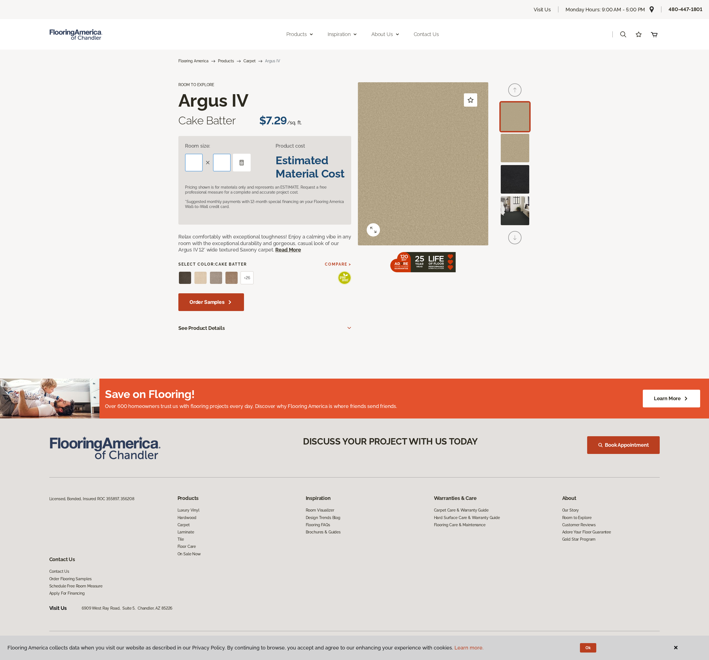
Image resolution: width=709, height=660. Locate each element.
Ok (588, 648)
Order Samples (207, 302)
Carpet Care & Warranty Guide (461, 510)
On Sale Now (189, 554)
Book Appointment (627, 445)
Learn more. (469, 648)
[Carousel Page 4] (515, 210)
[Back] (515, 90)
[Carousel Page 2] (515, 148)
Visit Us (542, 9)
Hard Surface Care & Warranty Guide (467, 517)
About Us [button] (382, 34)
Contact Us (426, 34)
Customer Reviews (579, 525)
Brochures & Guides (323, 532)
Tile (181, 539)
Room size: (197, 146)
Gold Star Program (579, 539)
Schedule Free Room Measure (75, 586)
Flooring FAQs (318, 525)
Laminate (186, 532)
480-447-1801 (685, 9)
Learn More (667, 398)
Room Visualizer (320, 510)
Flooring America (193, 61)
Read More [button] (288, 250)
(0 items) (654, 34)
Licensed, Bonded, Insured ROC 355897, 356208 (91, 499)
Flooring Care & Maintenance (459, 525)
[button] (623, 34)
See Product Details (201, 328)
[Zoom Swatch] (373, 230)
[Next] (515, 237)
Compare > (338, 264)
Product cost (290, 146)
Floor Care (187, 546)
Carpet (249, 61)
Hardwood (187, 517)
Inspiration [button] (339, 34)
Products (226, 61)
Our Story (570, 510)
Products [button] (296, 34)
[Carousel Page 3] (515, 179)
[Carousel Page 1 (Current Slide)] (515, 116)
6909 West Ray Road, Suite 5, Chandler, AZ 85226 (127, 608)
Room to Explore (577, 517)
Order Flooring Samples (70, 579)
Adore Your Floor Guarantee (586, 532)
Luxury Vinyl (188, 510)
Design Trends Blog (323, 517)
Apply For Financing (67, 593)
